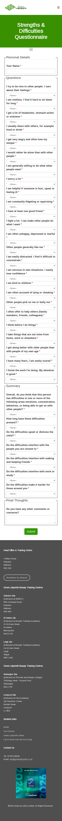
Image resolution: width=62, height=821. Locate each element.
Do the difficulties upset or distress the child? (29, 434)
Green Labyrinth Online (14, 735)
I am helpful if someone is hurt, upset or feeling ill (30, 190)
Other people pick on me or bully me (29, 302)
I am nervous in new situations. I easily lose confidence (29, 271)
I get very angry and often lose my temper (26, 141)
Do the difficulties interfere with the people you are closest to (27, 447)
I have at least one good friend (25, 211)
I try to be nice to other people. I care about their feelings (28, 88)
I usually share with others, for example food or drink (30, 128)
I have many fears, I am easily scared (29, 360)
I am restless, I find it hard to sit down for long (29, 101)
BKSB (6, 727)
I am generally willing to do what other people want (29, 167)
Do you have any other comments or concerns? (28, 511)
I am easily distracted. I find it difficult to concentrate (30, 258)
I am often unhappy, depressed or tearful (30, 235)
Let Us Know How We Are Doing (18, 739)
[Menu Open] (31, 49)
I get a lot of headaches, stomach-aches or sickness (30, 114)
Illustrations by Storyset (16, 577)
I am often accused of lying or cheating (30, 292)
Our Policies (9, 731)
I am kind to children (19, 283)
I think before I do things (22, 325)
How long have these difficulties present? (25, 420)
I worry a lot (14, 178)
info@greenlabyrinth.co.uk (21, 759)
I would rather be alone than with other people (29, 154)
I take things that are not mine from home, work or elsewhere (27, 336)
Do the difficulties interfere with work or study (30, 473)
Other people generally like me (25, 247)
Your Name (13, 66)
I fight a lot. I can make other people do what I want (29, 222)
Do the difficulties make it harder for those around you (28, 486)
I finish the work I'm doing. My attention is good (30, 372)
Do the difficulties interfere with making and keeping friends (30, 460)
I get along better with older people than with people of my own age (30, 349)
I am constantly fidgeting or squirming (30, 201)
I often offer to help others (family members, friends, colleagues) (26, 313)
